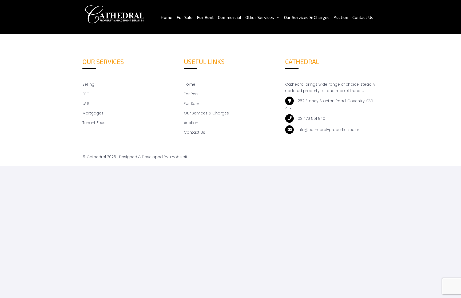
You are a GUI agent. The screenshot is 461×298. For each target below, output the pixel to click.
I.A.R (85, 103)
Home (166, 17)
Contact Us (362, 17)
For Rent (205, 17)
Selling (88, 84)
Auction (341, 17)
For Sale (185, 17)
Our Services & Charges (306, 17)
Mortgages (93, 113)
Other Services (259, 17)
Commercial (229, 17)
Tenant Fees (93, 122)
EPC (85, 94)
